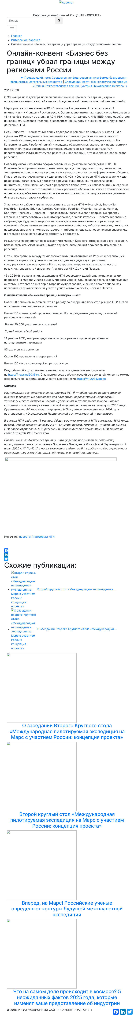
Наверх (14, 1014)
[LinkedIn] (67, 555)
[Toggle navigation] (12, 28)
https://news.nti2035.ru (23, 374)
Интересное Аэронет (25, 40)
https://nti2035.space (91, 378)
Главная (16, 35)
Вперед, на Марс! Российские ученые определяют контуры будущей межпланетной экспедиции (67, 909)
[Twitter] (67, 559)
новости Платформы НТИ (37, 536)
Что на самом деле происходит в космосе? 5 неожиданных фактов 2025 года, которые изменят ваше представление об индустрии (67, 997)
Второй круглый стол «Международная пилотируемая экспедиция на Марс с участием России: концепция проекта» (67, 820)
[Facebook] (67, 550)
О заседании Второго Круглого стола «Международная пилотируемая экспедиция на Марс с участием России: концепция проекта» (67, 731)
